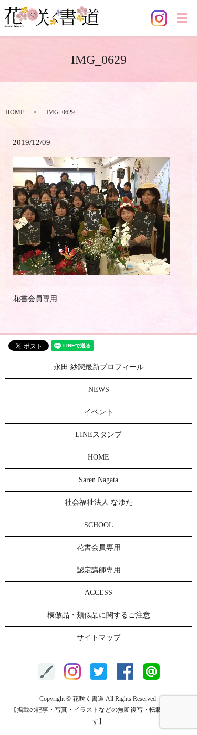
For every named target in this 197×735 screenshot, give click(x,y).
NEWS (98, 389)
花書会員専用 (35, 299)
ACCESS (98, 592)
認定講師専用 (99, 570)
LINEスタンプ (98, 435)
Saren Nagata (98, 480)
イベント (98, 412)
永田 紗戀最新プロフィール (99, 367)
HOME (14, 112)
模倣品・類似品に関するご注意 (98, 615)
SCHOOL (98, 525)
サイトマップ (99, 638)
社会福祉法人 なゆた (99, 502)
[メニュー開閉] (182, 18)
